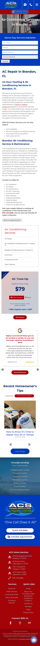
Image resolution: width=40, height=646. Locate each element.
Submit (5, 61)
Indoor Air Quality (11, 597)
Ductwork (8, 255)
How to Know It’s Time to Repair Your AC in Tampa (20, 433)
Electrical (11, 588)
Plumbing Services (11, 602)
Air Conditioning (24, 396)
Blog (28, 609)
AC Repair (8, 239)
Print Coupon (17, 297)
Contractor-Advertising (25, 639)
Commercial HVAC (11, 260)
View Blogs (20, 451)
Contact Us (28, 603)
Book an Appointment (12, 220)
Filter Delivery (10, 264)
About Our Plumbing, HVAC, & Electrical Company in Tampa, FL (28, 596)
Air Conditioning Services (15, 231)
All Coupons (20, 317)
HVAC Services (11, 591)
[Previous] (2, 369)
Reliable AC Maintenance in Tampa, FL (19, 250)
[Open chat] (34, 640)
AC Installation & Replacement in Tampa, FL (20, 244)
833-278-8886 (7, 213)
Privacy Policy (28, 612)
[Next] (38, 369)
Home (28, 588)
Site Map (28, 606)
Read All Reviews (20, 372)
